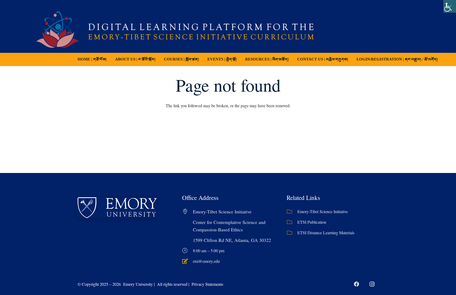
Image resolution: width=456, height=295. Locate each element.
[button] (202, 59)
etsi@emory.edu (206, 261)
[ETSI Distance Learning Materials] (292, 232)
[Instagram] (371, 284)
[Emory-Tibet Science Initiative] (292, 211)
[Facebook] (356, 284)
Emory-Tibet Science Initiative (322, 211)
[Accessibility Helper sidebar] (449, 6)
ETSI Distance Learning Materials (325, 232)
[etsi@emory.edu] (187, 261)
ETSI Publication (311, 222)
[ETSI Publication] (292, 222)
